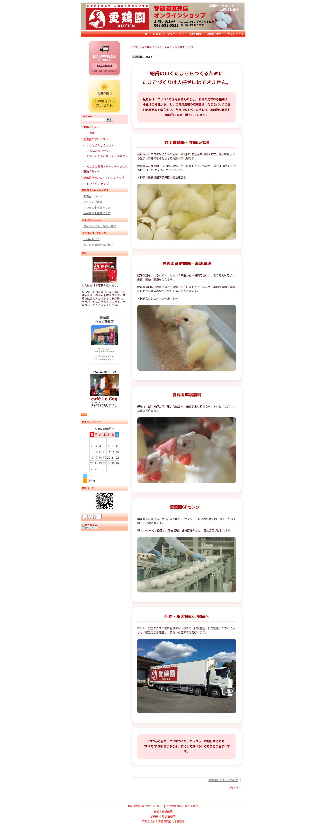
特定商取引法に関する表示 (182, 806)
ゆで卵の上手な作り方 (97, 207)
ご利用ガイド (91, 239)
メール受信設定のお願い (98, 245)
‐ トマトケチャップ (95, 184)
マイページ (174, 34)
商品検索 (88, 116)
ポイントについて (92, 219)
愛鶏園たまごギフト (95, 139)
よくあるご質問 (92, 202)
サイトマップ (235, 34)
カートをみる (152, 34)
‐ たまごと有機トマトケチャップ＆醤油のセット (105, 169)
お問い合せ (214, 34)
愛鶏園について (92, 196)
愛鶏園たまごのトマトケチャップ (103, 178)
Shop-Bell (92, 518)
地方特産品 (92, 516)
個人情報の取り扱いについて (145, 806)
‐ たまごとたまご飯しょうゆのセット (105, 158)
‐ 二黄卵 (89, 133)
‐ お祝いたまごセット (97, 151)
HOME (135, 47)
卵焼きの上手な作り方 (97, 213)
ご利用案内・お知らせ (94, 232)
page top (234, 787)
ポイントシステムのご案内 (99, 226)
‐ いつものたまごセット (98, 145)
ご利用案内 (194, 34)
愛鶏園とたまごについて (95, 189)
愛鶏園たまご (91, 127)
